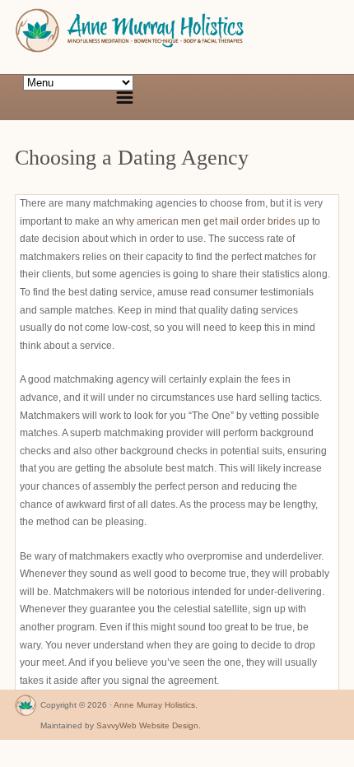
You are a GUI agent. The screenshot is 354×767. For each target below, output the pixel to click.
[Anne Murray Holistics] (25, 709)
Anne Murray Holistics (154, 704)
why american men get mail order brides (206, 221)
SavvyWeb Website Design (147, 725)
